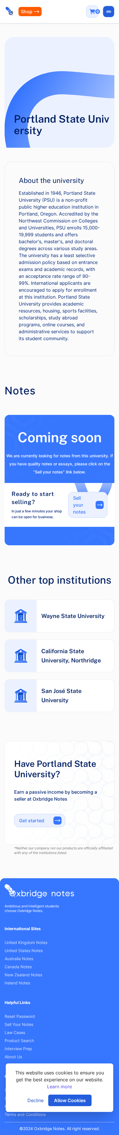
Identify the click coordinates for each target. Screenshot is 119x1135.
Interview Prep (18, 1048)
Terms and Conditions (25, 1114)
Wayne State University (73, 616)
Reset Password (20, 1016)
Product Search (19, 1040)
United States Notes (24, 950)
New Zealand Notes (23, 974)
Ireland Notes (17, 982)
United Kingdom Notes (26, 942)
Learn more (59, 1086)
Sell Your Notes (19, 1024)
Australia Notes (19, 958)
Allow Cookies (70, 1100)
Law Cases (15, 1032)
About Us (13, 1056)
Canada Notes (18, 966)
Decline (35, 1100)
